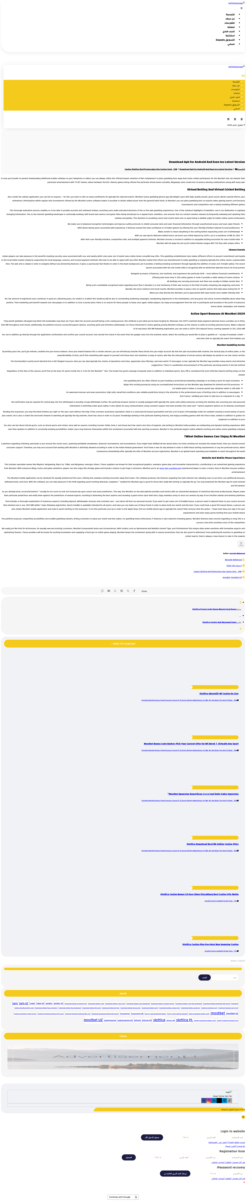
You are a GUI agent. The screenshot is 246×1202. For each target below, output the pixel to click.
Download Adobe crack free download (189, 1003)
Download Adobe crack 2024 (115, 1003)
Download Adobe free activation (46, 1007)
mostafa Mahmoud (237, 553)
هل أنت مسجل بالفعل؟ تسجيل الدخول (228, 1162)
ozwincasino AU (125, 1020)
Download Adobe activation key (76, 1003)
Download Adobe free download (70, 1007)
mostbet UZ (236, 577)
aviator (49, 1003)
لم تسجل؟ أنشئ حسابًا (235, 1146)
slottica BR (170, 1020)
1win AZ (23, 1003)
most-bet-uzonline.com (170, 468)
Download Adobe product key (169, 1007)
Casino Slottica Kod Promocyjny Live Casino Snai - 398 (218, 571)
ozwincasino (110, 1020)
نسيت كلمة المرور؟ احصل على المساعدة (226, 1142)
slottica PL (184, 1020)
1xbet (32, 1003)
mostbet (226, 577)
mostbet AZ (232, 1013)
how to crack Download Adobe (155, 1013)
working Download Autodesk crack (227, 1020)
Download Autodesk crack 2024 (228, 1008)
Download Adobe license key (131, 1007)
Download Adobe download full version (216, 1003)
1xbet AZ (40, 1003)
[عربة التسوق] (241, 58)
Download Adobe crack (96, 1003)
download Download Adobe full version (105, 1013)
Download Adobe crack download (138, 1003)
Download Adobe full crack (91, 1007)
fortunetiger (125, 1013)
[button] (241, 119)
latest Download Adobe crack (199, 1013)
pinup (137, 1020)
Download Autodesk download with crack (77, 1014)
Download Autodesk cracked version (25, 1014)
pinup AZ (147, 1020)
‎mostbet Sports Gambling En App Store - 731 (221, 901)
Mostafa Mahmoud (233, 560)
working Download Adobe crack (205, 1020)
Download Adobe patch (150, 1007)
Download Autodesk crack (209, 1008)
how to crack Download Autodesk (177, 1014)
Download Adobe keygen (110, 1007)
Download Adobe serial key (190, 1007)
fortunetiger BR (137, 1013)
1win (15, 1003)
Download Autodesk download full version (51, 1014)
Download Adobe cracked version (162, 1003)
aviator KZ (58, 1003)
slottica (159, 1020)
